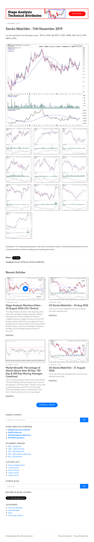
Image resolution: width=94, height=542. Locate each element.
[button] (25, 289)
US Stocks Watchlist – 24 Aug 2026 (68, 305)
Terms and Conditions (65, 536)
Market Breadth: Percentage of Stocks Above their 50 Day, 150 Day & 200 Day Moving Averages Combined (24, 372)
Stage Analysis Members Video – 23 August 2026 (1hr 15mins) (24, 307)
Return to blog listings (18, 492)
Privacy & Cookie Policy (81, 536)
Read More (10, 335)
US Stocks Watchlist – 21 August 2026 (67, 369)
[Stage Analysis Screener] (47, 14)
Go (84, 420)
